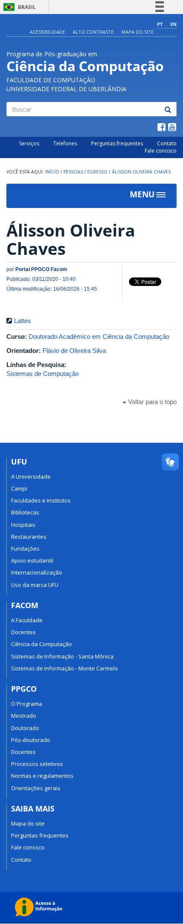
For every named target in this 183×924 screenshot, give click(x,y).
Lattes (22, 321)
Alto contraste (93, 32)
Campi (19, 488)
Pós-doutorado (30, 740)
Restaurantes (28, 536)
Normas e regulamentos (42, 776)
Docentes (23, 632)
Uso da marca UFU (34, 585)
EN (173, 24)
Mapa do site (137, 32)
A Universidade (31, 476)
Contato (167, 143)
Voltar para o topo (151, 401)
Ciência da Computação (41, 644)
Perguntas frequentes (117, 143)
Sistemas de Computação (42, 373)
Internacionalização (36, 572)
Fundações (25, 548)
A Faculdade (27, 620)
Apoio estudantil (32, 560)
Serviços (29, 143)
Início (52, 172)
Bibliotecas (25, 512)
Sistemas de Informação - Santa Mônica (62, 656)
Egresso (97, 172)
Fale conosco (161, 150)
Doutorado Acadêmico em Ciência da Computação (99, 336)
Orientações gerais (35, 788)
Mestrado (23, 715)
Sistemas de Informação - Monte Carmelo (64, 668)
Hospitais (23, 524)
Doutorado (25, 728)
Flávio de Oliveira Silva (74, 350)
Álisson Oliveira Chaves (141, 172)
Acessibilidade (47, 32)
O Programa (26, 703)
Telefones (65, 143)
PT (160, 24)
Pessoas (73, 172)
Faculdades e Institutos (41, 500)
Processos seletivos (37, 764)
